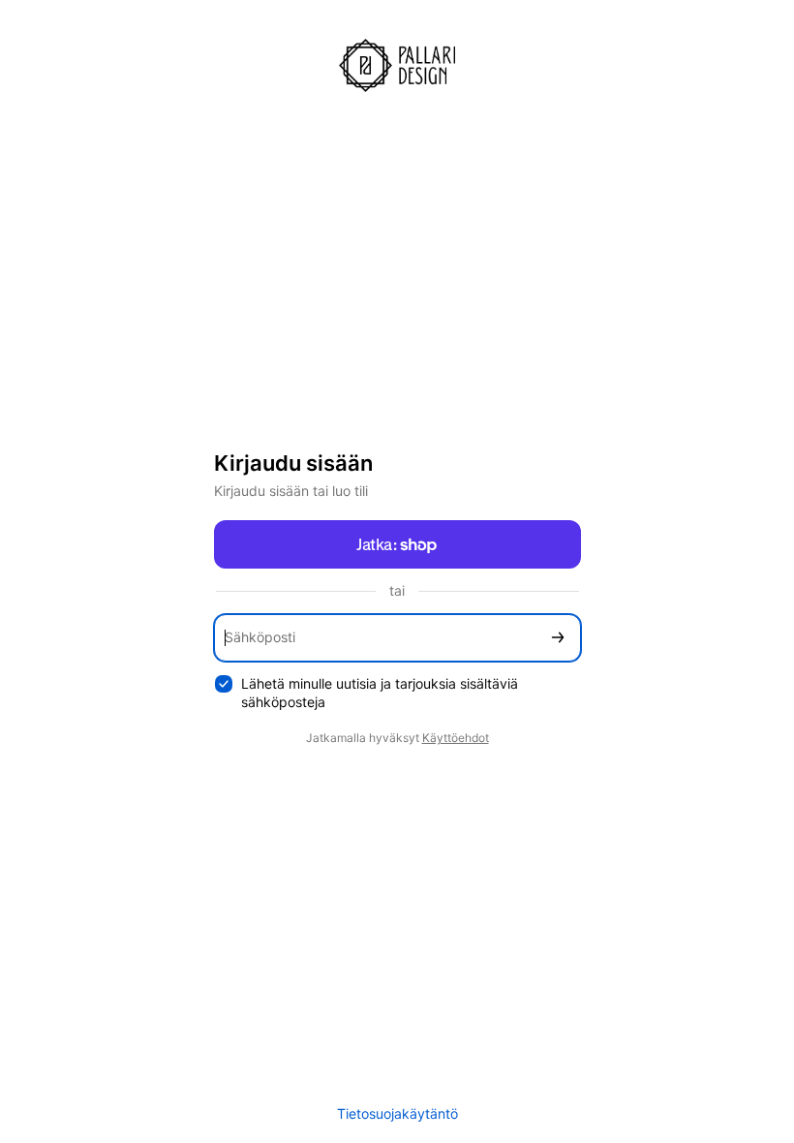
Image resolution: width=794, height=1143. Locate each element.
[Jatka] (557, 638)
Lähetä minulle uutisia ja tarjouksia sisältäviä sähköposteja (379, 692)
